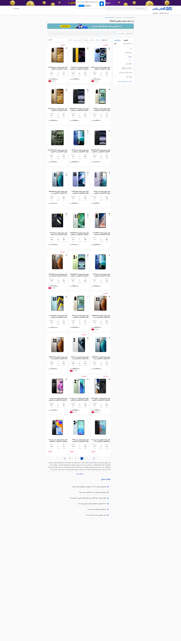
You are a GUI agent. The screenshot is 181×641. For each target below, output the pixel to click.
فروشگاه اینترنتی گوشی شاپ (128, 17)
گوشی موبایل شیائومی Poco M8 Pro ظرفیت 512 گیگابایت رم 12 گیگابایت (58, 316)
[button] (79, 474)
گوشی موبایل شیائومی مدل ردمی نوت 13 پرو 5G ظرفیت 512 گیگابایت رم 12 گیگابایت (100, 441)
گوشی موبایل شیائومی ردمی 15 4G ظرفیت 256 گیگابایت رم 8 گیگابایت (102, 192)
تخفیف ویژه (155, 13)
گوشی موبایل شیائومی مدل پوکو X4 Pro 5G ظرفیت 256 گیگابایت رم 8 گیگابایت (100, 399)
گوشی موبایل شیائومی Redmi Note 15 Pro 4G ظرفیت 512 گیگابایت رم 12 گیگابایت (101, 358)
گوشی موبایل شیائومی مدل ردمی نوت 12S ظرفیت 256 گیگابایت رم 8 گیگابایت (58, 399)
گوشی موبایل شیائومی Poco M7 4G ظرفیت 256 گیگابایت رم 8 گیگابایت (101, 233)
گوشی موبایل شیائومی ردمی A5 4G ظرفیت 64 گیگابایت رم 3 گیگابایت (80, 316)
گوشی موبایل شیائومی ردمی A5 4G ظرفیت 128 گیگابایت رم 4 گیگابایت (101, 109)
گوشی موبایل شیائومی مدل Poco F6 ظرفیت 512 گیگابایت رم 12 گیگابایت (58, 233)
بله (81, 6)
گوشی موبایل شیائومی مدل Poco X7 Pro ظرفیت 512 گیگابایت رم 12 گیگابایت (79, 68)
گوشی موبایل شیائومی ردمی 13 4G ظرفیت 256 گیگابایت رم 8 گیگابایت (80, 440)
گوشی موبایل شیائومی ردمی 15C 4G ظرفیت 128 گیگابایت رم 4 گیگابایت (101, 275)
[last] (94, 458)
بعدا (88, 6)
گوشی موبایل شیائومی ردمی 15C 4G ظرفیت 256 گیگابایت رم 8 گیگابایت (80, 151)
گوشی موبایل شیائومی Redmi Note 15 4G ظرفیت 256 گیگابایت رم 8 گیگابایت (79, 233)
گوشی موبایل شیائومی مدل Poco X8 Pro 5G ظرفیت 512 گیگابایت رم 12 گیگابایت (80, 358)
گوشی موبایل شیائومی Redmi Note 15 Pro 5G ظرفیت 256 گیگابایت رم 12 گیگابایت (101, 317)
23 (70, 458)
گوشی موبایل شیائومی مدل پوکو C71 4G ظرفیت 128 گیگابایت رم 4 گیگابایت (57, 68)
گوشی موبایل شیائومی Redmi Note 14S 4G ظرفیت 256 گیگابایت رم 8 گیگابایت (79, 109)
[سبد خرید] (10, 8)
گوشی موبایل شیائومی (109, 17)
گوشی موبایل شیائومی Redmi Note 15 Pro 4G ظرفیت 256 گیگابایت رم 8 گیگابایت (58, 193)
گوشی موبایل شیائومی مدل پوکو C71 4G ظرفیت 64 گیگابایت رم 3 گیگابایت (57, 109)
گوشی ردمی (120, 33)
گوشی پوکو (129, 33)
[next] (65, 458)
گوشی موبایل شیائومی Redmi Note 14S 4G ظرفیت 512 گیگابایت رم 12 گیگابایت (100, 151)
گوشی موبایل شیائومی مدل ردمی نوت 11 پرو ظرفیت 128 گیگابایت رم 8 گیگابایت (58, 440)
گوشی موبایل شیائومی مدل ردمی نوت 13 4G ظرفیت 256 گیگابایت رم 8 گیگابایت (79, 399)
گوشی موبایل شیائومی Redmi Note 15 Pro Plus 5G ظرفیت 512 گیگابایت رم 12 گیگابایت (58, 276)
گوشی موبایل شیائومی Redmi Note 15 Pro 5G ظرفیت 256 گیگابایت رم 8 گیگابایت (58, 358)
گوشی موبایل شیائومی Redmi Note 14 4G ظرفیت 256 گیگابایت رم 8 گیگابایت (79, 275)
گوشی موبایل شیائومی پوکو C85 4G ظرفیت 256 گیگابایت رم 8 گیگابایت (80, 192)
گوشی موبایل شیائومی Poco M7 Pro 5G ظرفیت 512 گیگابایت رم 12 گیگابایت (57, 151)
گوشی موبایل (118, 17)
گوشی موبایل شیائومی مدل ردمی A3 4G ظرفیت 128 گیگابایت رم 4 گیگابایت (100, 68)
